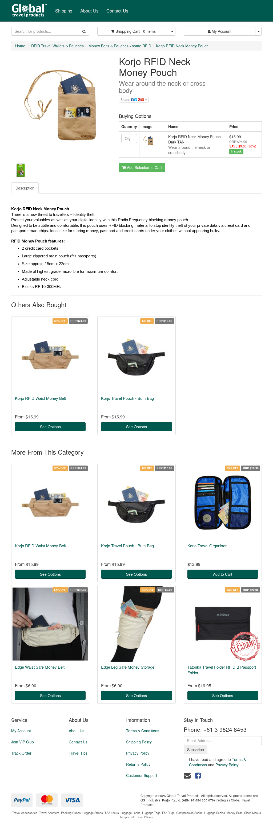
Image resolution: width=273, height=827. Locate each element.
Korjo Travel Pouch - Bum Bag (127, 398)
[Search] (84, 31)
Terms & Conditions (142, 730)
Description (24, 188)
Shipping (63, 10)
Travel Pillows (144, 817)
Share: (126, 99)
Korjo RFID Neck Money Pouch (182, 45)
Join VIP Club (22, 741)
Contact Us (117, 10)
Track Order (21, 753)
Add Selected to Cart (144, 167)
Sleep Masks (252, 812)
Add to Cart (222, 574)
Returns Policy (138, 764)
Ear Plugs (168, 812)
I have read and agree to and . (217, 762)
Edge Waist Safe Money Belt (40, 667)
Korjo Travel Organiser (207, 545)
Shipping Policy (139, 741)
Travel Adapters (49, 812)
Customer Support (141, 775)
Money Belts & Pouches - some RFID (120, 45)
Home (20, 45)
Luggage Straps (92, 812)
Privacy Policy (137, 753)
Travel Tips (78, 753)
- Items (135, 31)
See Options (50, 426)
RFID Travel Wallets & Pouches (57, 45)
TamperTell (126, 817)
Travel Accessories (24, 812)
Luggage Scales (214, 812)
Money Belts (235, 812)
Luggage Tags (151, 812)
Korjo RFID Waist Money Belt (40, 398)
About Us (89, 10)
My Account (21, 730)
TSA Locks (112, 812)
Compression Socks (189, 812)
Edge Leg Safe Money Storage (127, 667)
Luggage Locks (130, 812)
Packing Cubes (71, 812)
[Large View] (20, 170)
